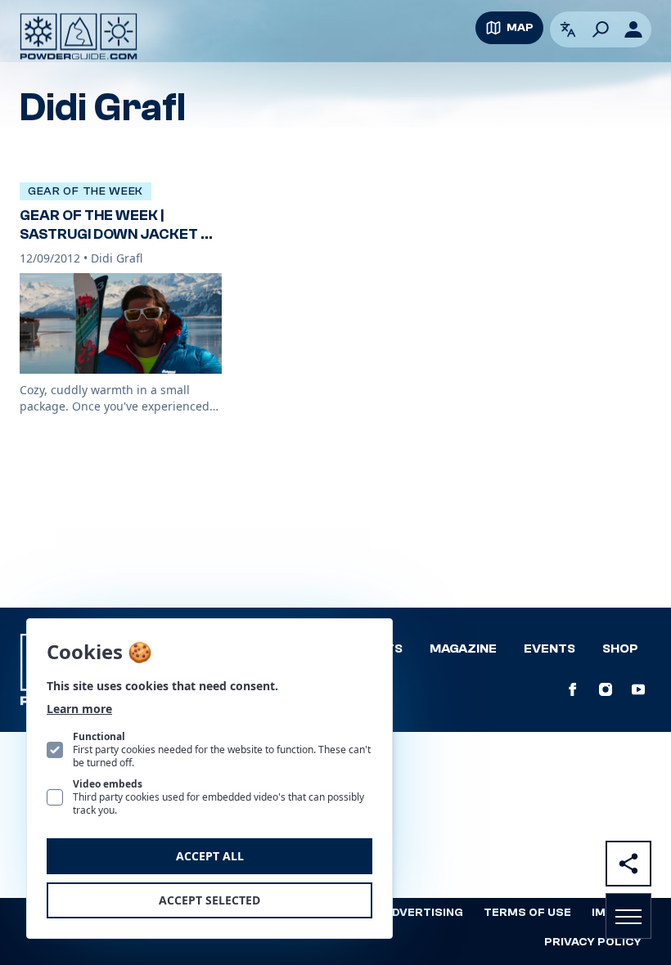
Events (549, 648)
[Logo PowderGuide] (78, 36)
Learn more (79, 708)
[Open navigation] (628, 916)
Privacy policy (593, 942)
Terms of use (527, 912)
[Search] (600, 29)
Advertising (423, 912)
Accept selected (209, 900)
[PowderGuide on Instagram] (605, 689)
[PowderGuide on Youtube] (638, 689)
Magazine (463, 648)
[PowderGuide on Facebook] (573, 689)
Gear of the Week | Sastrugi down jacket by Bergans (119, 234)
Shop (620, 648)
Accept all (210, 856)
